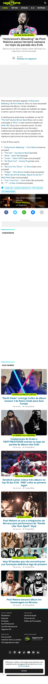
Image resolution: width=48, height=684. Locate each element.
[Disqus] (24, 267)
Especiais (4, 618)
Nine (15, 123)
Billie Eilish (6, 177)
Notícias (41, 8)
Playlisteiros (5, 616)
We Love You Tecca (13, 166)
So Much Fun (10, 161)
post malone (37, 188)
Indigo (7, 172)
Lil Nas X (13, 183)
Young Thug (24, 161)
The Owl (5, 120)
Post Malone (18, 103)
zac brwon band (8, 191)
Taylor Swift (17, 158)
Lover (7, 158)
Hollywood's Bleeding (14, 147)
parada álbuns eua (22, 188)
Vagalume (11, 3)
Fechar (24, 671)
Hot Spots (5, 621)
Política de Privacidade (32, 621)
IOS (33, 640)
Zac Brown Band (20, 120)
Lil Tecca (28, 166)
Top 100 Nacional (7, 624)
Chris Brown (18, 172)
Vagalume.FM (6, 629)
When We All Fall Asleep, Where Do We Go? (23, 175)
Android (39, 640)
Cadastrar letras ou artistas (11, 640)
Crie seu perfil (6, 637)
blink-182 (5, 125)
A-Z (32, 8)
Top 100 (14, 8)
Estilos (24, 8)
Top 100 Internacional (9, 627)
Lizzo (23, 180)
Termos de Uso (29, 618)
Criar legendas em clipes (10, 643)
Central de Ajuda (30, 616)
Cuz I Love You (11, 180)
